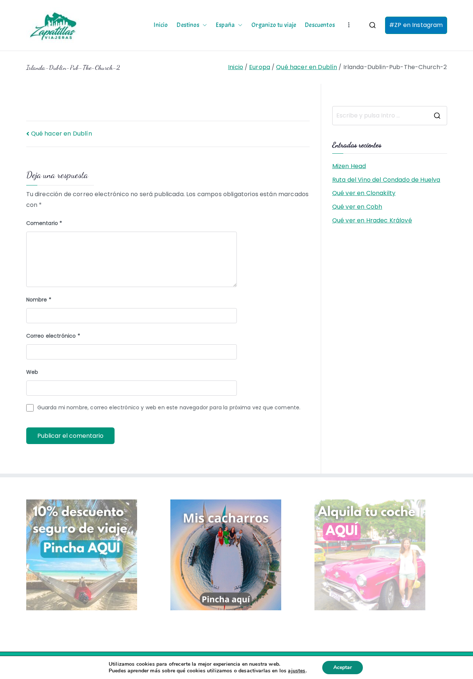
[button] (203, 25)
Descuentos (320, 25)
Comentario (44, 223)
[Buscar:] (390, 115)
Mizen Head (349, 166)
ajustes (296, 671)
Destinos (188, 25)
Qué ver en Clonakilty (363, 193)
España (225, 25)
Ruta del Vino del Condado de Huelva (386, 179)
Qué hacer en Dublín (61, 133)
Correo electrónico (53, 336)
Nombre (38, 299)
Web (32, 372)
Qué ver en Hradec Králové (372, 220)
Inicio (161, 25)
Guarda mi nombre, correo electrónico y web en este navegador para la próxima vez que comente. (169, 407)
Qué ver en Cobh (357, 206)
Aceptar (342, 667)
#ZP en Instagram (416, 25)
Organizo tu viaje (273, 25)
